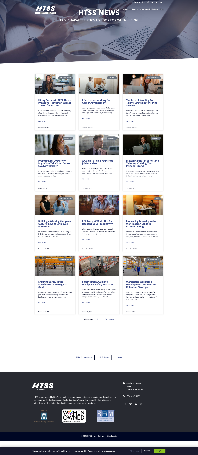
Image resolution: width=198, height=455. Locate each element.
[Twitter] (130, 404)
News (119, 357)
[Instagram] (141, 404)
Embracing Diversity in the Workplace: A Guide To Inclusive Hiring (141, 224)
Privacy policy (135, 451)
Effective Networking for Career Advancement (96, 101)
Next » (111, 319)
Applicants (101, 10)
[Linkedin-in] (135, 404)
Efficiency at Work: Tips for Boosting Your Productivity (97, 222)
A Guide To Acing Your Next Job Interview (97, 162)
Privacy (101, 436)
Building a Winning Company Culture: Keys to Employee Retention (54, 224)
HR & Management (84, 357)
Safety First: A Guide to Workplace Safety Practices (97, 283)
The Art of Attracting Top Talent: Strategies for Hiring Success (141, 102)
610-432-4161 (133, 396)
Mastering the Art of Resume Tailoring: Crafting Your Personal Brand (142, 163)
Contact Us (139, 2)
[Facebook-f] (125, 404)
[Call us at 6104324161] (124, 396)
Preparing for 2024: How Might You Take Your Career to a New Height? (54, 163)
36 (106, 319)
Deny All (147, 451)
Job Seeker (105, 357)
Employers (114, 10)
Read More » (42, 121)
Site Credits (112, 436)
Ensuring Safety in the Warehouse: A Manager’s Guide (52, 284)
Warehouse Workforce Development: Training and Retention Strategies (141, 284)
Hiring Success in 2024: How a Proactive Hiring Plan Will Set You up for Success (54, 102)
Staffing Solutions (130, 10)
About (90, 10)
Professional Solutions (149, 10)
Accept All (159, 451)
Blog (162, 10)
